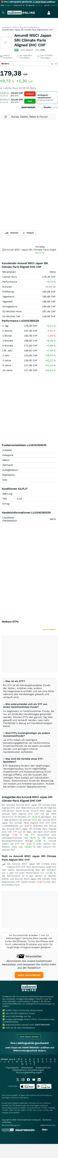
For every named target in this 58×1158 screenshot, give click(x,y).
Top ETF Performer (28, 27)
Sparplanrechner (36, 786)
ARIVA (21, 1098)
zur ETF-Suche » (49, 629)
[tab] (29, 689)
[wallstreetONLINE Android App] (44, 1088)
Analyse (30, 233)
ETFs (15, 27)
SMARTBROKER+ (42, 1025)
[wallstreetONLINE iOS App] (27, 1088)
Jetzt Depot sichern (29, 1036)
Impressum (12, 1067)
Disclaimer (27, 1067)
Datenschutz (43, 1067)
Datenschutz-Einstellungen (28, 1070)
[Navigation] (3, 12)
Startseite (6, 27)
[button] (14, 681)
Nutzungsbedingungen (29, 1072)
